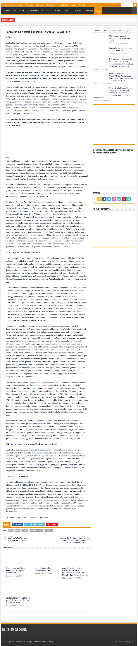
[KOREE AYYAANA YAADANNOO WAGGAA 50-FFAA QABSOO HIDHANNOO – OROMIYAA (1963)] (101, 77)
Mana (45, 264)
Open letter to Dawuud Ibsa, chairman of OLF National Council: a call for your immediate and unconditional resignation (112, 93)
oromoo (66, 52)
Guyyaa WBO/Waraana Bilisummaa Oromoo (18, 538)
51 (127, 44)
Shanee (16, 176)
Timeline (82, 5)
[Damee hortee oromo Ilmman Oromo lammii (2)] (101, 51)
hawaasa (17, 229)
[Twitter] (108, 5)
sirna (8, 75)
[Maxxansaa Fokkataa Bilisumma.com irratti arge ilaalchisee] (101, 39)
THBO (48, 235)
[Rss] (103, 5)
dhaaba (43, 46)
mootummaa (11, 67)
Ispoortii (58, 10)
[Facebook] (105, 5)
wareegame (49, 87)
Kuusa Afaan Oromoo (35, 10)
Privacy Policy (63, 5)
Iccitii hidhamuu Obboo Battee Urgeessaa (44, 569)
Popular (107, 30)
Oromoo (58, 43)
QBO (74, 46)
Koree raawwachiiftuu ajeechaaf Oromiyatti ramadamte (15, 570)
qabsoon (52, 61)
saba (61, 52)
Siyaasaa (77, 10)
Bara (8, 202)
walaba (20, 67)
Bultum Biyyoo (56, 276)
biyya (18, 61)
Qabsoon (30, 58)
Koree (79, 235)
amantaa (61, 506)
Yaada (97, 11)
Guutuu (11, 37)
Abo (11, 530)
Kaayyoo (17, 338)
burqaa (46, 293)
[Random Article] (134, 10)
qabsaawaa (12, 359)
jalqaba (36, 102)
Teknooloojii (88, 10)
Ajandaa (51, 111)
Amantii (49, 10)
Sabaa (47, 488)
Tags (127, 30)
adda (72, 205)
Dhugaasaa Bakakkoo (21, 279)
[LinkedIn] (113, 5)
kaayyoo (37, 202)
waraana (18, 421)
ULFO (30, 485)
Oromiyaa (53, 64)
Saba (50, 353)
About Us (29, 5)
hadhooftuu (32, 391)
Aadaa (21, 10)
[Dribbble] (111, 5)
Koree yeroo (36, 530)
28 (107, 69)
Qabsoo (80, 353)
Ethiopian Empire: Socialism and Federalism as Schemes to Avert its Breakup (18, 600)
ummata (63, 72)
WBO (8, 99)
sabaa (39, 500)
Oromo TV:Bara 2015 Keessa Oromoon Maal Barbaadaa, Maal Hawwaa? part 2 (72, 539)
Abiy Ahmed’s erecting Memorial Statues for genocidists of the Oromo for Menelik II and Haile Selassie (75, 571)
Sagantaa (83, 78)
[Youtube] (116, 5)
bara (56, 93)
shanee (49, 530)
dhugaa (49, 485)
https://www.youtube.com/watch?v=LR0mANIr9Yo (27, 196)
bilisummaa (40, 93)
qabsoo (70, 49)
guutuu (71, 190)
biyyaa (27, 273)
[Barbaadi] (135, 5)
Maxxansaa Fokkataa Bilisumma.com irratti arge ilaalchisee (119, 38)
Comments (117, 30)
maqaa (28, 290)
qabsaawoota (13, 314)
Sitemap (73, 5)
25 (112, 84)
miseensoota (77, 290)
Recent (98, 30)
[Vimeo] (119, 5)
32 (126, 53)
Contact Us (51, 5)
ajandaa (38, 170)
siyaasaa (82, 391)
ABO (37, 46)
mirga (37, 72)
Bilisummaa (39, 5)
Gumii (22, 176)
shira (60, 296)
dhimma (9, 270)
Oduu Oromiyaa (10, 10)
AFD (7, 158)
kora (17, 491)
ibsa (13, 125)
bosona (40, 403)
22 (108, 100)
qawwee (66, 403)
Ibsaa (16, 276)
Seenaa (67, 10)
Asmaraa (58, 264)
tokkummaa (66, 187)
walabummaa (76, 61)
